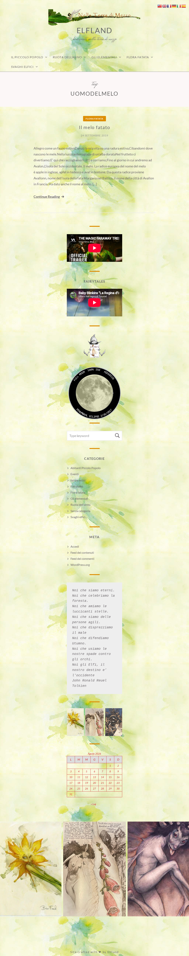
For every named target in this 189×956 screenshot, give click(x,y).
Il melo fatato (94, 127)
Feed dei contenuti (82, 552)
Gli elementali (79, 498)
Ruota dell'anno (80, 504)
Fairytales (77, 486)
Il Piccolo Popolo (27, 57)
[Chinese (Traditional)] (159, 6)
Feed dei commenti (82, 558)
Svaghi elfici (22, 66)
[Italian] (179, 6)
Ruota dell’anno (67, 57)
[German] (174, 6)
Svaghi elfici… (79, 517)
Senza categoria (80, 511)
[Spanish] (183, 6)
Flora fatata (138, 57)
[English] (164, 6)
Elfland (95, 30)
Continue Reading (47, 197)
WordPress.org (80, 564)
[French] (169, 6)
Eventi (75, 474)
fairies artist (78, 480)
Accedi (75, 546)
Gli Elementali (104, 57)
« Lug (93, 804)
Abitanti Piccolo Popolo (86, 468)
